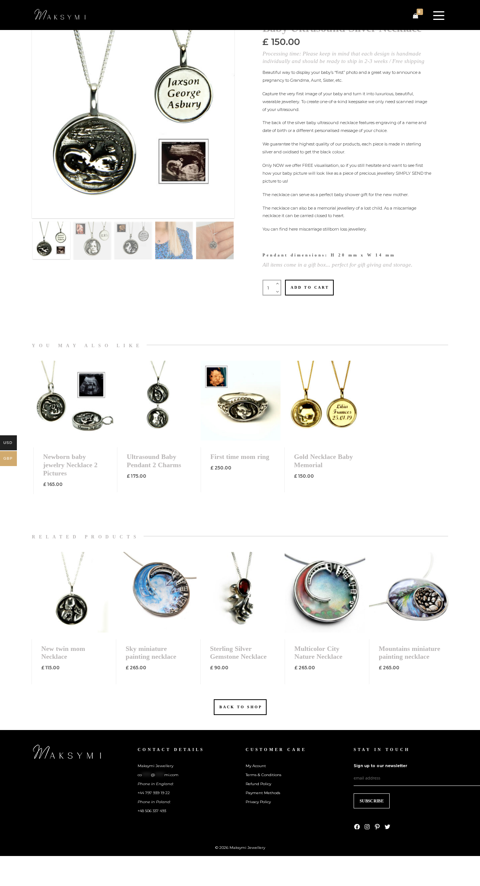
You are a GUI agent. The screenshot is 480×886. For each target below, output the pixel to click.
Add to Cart (310, 287)
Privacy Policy (258, 801)
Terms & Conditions (263, 774)
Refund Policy (258, 783)
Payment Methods (263, 792)
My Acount (256, 765)
